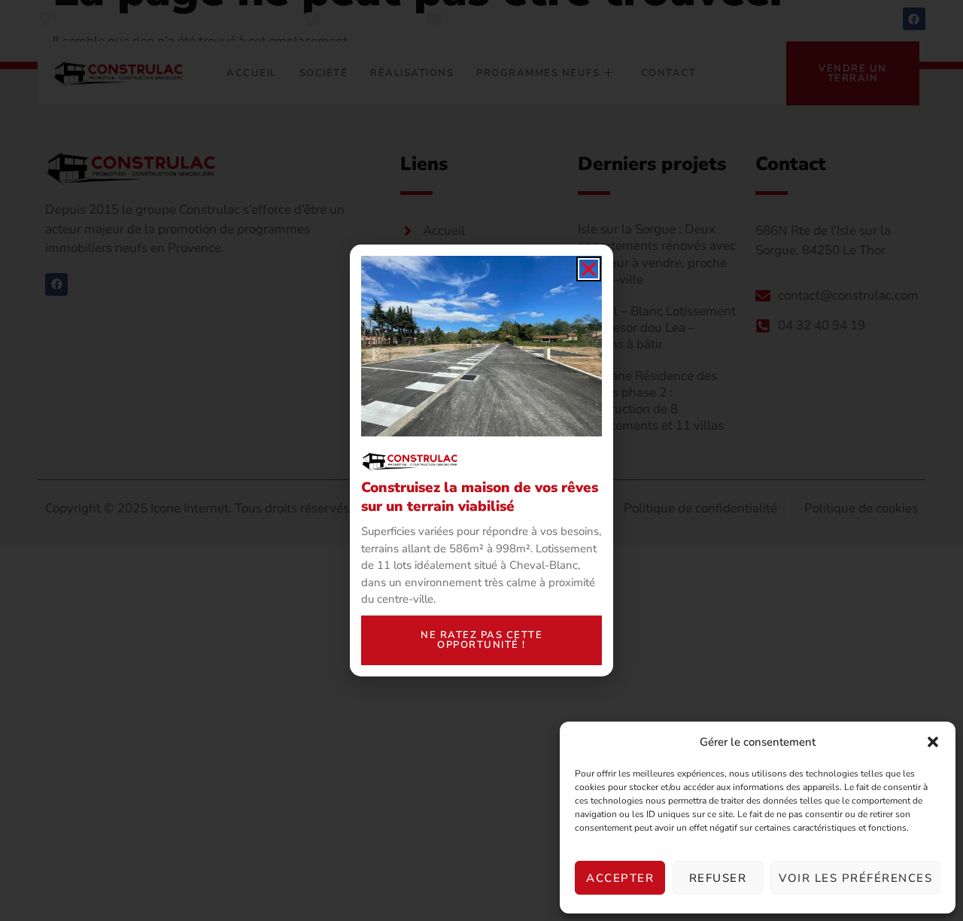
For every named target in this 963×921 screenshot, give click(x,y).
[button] (932, 741)
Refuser (718, 878)
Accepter (620, 878)
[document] (481, 460)
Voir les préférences (855, 878)
